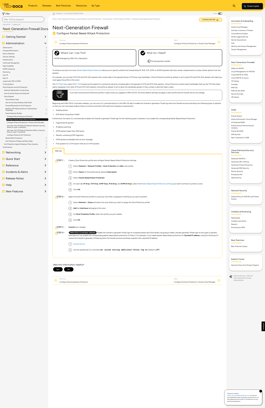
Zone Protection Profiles (14, 113)
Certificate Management (11, 63)
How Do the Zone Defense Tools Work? (19, 102)
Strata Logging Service (239, 37)
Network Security (240, 276)
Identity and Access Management (243, 46)
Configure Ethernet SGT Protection (19, 135)
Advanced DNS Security (240, 168)
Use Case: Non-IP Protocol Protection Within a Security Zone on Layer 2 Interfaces (26, 131)
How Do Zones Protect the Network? (16, 93)
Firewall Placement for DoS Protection (18, 106)
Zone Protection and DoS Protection (15, 87)
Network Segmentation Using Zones (16, 90)
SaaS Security (236, 178)
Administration (239, 280)
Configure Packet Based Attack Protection (21, 119)
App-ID (5, 78)
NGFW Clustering (9, 69)
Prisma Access (236, 116)
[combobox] (23, 19)
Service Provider (237, 94)
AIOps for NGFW (237, 68)
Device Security (237, 171)
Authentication (8, 60)
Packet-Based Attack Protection (89, 70)
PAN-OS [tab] (58, 151)
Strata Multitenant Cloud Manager (244, 119)
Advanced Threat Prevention (242, 165)
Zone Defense (9, 96)
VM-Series (235, 97)
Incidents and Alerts (238, 221)
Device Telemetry (9, 54)
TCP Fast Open (61, 84)
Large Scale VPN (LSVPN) (12, 81)
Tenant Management (239, 49)
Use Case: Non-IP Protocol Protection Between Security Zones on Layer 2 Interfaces (26, 126)
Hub (232, 43)
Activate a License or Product (242, 30)
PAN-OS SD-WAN (238, 91)
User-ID (5, 75)
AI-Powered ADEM (238, 122)
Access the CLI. (79, 244)
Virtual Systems (8, 84)
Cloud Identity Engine (239, 34)
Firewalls (234, 84)
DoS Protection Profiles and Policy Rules (19, 141)
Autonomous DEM (238, 227)
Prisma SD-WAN (237, 131)
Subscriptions (7, 47)
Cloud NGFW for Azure (240, 78)
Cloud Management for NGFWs (243, 72)
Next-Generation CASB (240, 138)
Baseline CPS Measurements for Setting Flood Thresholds (21, 109)
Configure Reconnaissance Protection (20, 116)
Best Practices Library (239, 246)
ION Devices (235, 134)
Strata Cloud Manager (239, 27)
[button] (263, 326)
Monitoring (6, 72)
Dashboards (235, 218)
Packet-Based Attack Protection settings (157, 184)
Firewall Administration (10, 51)
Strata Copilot (253, 6)
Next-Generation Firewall (66, 19)
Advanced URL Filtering (240, 162)
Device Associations (238, 40)
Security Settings (9, 57)
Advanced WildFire (238, 159)
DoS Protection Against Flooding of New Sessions (21, 144)
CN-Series (235, 81)
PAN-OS (234, 88)
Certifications (7, 147)
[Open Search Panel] (234, 6)
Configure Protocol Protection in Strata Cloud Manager (25, 122)
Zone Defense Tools (12, 99)
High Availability (8, 66)
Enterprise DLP (236, 174)
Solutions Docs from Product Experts (245, 265)
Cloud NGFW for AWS (239, 75)
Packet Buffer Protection (14, 138)
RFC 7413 (77, 84)
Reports (234, 224)
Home (54, 19)
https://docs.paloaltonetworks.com (238, 395)
